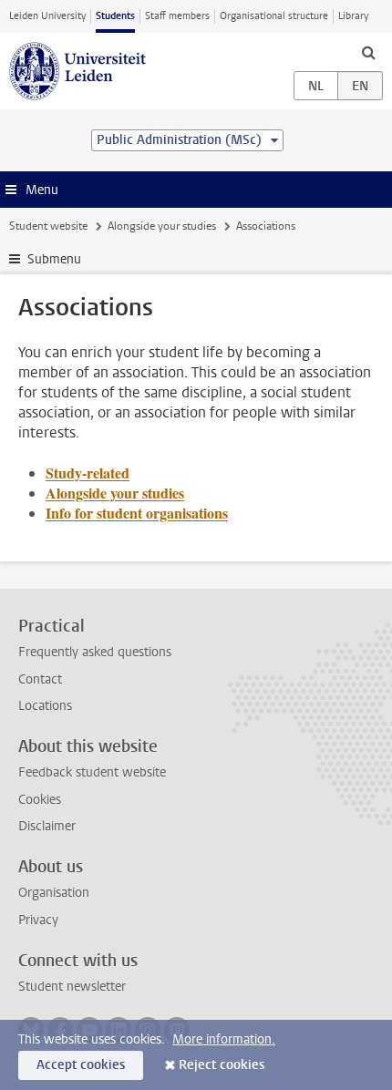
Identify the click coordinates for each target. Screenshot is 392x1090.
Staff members (177, 16)
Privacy (38, 920)
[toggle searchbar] (368, 52)
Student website (48, 226)
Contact (40, 679)
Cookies (39, 799)
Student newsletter (72, 986)
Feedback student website (92, 772)
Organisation (53, 892)
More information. (223, 1039)
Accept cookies (80, 1065)
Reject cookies (221, 1065)
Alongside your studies (162, 226)
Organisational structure (274, 16)
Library (353, 16)
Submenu (54, 259)
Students (115, 16)
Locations (45, 706)
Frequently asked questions (94, 652)
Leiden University (47, 16)
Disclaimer (47, 826)
